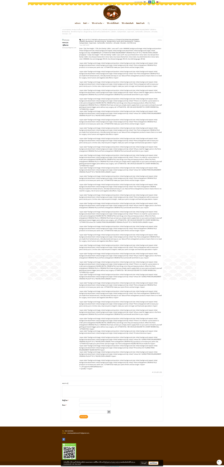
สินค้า (85, 23)
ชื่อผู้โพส (65, 400)
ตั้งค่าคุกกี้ (143, 463)
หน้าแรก (77, 23)
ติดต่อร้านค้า (140, 23)
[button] (149, 23)
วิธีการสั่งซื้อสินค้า (113, 23)
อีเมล (64, 405)
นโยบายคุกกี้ (78, 464)
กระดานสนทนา (67, 30)
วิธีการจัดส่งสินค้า (128, 23)
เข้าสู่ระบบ (66, 2)
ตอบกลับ (84, 416)
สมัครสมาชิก (74, 2)
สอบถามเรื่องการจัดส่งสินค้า (82, 30)
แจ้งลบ (160, 40)
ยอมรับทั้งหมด (153, 463)
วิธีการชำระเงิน (97, 23)
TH (159, 2)
